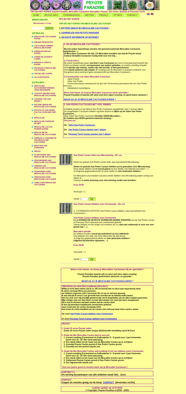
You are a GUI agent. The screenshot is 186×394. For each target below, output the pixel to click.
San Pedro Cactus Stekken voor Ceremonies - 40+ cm (99, 204)
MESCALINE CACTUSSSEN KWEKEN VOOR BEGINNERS (44, 88)
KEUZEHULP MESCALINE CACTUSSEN (45, 69)
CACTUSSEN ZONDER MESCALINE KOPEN (43, 47)
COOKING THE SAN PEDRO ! (42, 100)
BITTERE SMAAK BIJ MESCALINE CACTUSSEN (45, 106)
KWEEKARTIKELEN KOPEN (42, 52)
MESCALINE (39, 118)
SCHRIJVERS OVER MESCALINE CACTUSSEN (45, 172)
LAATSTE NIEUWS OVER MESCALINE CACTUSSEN (45, 94)
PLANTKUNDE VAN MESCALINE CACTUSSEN (45, 156)
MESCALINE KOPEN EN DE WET (44, 122)
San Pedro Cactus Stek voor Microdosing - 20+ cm (98, 155)
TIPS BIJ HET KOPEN (43, 74)
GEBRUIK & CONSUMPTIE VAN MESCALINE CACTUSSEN (45, 140)
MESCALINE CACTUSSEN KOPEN (45, 38)
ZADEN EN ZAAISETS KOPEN (43, 58)
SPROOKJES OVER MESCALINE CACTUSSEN (45, 178)
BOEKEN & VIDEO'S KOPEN (42, 63)
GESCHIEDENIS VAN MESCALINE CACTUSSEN (45, 161)
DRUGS (37, 151)
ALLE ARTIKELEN (41, 77)
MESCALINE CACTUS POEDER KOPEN (43, 128)
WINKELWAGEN (40, 20)
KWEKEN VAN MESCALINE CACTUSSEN (45, 167)
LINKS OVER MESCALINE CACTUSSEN (45, 184)
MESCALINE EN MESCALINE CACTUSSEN (45, 133)
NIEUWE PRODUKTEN (43, 42)
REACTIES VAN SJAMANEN (40, 147)
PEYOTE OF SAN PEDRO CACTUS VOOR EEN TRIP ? (45, 112)
